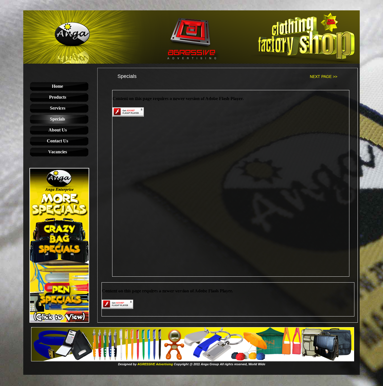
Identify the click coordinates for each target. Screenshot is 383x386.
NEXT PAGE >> (323, 76)
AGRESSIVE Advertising (155, 364)
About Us (58, 130)
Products (57, 97)
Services (57, 108)
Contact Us (57, 140)
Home (57, 86)
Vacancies (57, 151)
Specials (57, 119)
